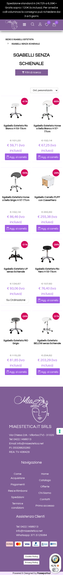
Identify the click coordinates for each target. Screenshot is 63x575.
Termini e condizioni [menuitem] (17, 505)
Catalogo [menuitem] (45, 480)
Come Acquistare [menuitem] (18, 475)
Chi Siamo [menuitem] (44, 492)
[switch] (55, 570)
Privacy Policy (31, 562)
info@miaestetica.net (30, 443)
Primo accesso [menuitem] (45, 505)
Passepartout (44, 573)
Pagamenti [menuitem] (18, 484)
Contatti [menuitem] (45, 499)
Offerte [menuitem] (44, 486)
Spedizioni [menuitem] (17, 497)
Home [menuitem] (45, 473)
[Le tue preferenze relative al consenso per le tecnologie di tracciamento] (59, 431)
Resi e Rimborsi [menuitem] (17, 490)
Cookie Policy (31, 556)
